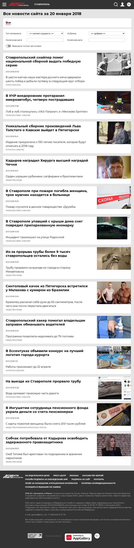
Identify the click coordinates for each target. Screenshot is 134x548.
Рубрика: (72, 33)
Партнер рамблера (53, 536)
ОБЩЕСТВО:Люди (14, 180)
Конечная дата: (75, 40)
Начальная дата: (14, 40)
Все (8, 22)
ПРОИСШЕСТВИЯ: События (18, 115)
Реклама (74, 476)
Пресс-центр (59, 476)
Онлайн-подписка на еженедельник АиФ (46, 479)
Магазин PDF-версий (92, 476)
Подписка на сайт (80, 479)
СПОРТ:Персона (13, 85)
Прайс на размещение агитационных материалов (51, 483)
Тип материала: (13, 33)
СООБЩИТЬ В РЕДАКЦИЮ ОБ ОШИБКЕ (43, 487)
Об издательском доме (37, 476)
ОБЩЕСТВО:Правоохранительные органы (26, 427)
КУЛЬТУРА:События (15, 150)
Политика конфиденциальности (98, 483)
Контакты (99, 479)
